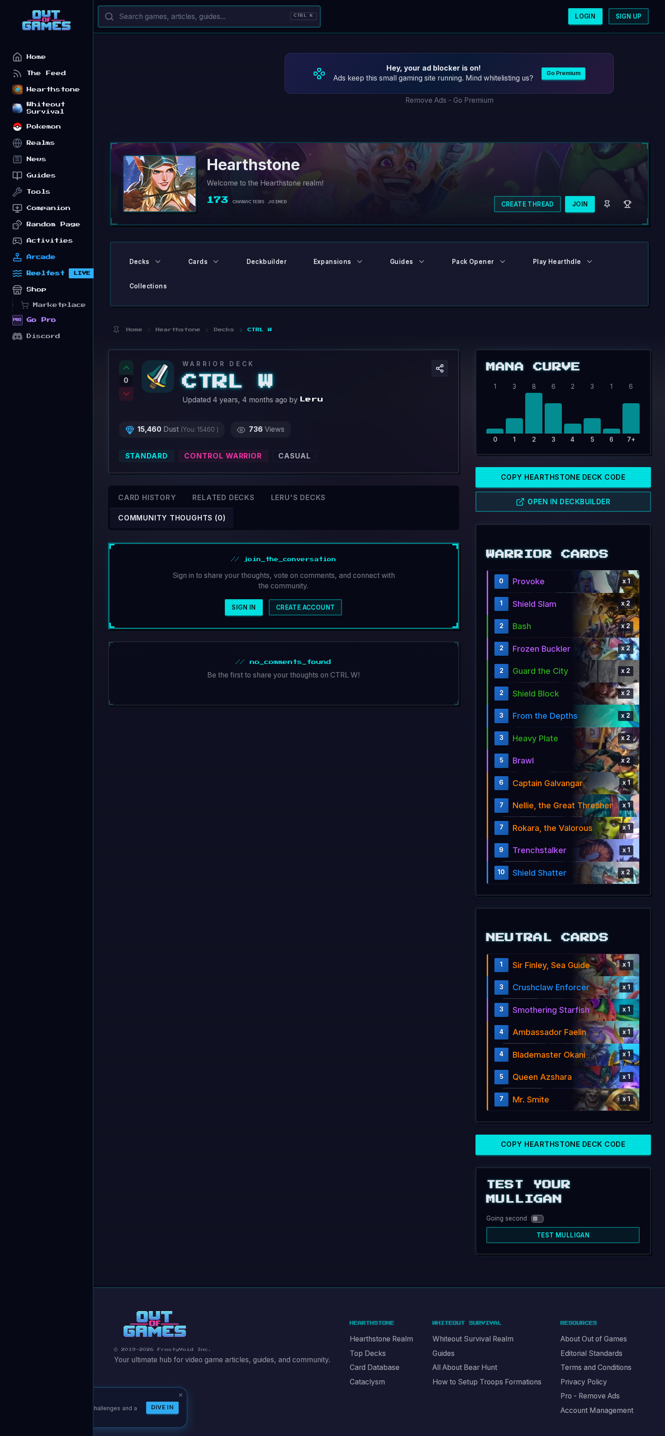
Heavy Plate (535, 738)
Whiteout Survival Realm (472, 1339)
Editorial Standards (591, 1353)
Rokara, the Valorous (553, 828)
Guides (443, 1353)
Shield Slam (534, 604)
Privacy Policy (583, 1382)
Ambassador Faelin (549, 1032)
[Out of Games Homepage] (154, 1324)
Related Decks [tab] (223, 497)
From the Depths (545, 715)
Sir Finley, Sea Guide (551, 965)
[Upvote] (126, 367)
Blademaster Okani (549, 1054)
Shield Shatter (539, 873)
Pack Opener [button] (473, 261)
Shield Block (536, 693)
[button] (440, 368)
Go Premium (563, 73)
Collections (148, 286)
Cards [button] (198, 261)
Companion (49, 207)
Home (36, 56)
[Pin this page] (116, 330)
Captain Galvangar (548, 783)
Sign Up (629, 16)
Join (580, 204)
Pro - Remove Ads (590, 1396)
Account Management (596, 1410)
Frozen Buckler (541, 649)
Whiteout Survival (46, 108)
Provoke (529, 581)
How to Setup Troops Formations (487, 1382)
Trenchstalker (539, 850)
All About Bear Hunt (464, 1367)
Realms (41, 142)
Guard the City (540, 671)
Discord (43, 336)
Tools (39, 191)
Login (585, 16)
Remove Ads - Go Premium (449, 100)
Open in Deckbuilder (568, 501)
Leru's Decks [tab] (298, 497)
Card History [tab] (147, 497)
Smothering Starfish (551, 1010)
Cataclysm (367, 1382)
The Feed (46, 73)
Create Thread (527, 204)
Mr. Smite (531, 1099)
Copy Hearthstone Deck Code (563, 477)
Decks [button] (139, 261)
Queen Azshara (542, 1077)
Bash (522, 626)
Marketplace (59, 304)
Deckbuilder (267, 261)
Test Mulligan (563, 1235)
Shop (37, 289)
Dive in (162, 1407)
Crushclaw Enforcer (551, 987)
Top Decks (368, 1353)
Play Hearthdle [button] (557, 261)
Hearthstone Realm (381, 1339)
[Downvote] (126, 394)
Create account (305, 607)
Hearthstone (53, 89)
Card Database (374, 1367)
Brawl (523, 760)
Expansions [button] (333, 261)
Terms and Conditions (596, 1367)
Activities (50, 240)
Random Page (54, 224)
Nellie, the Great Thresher (563, 805)
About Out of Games (593, 1339)
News (37, 159)
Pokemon (44, 126)
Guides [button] (401, 261)
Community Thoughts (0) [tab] (171, 518)
